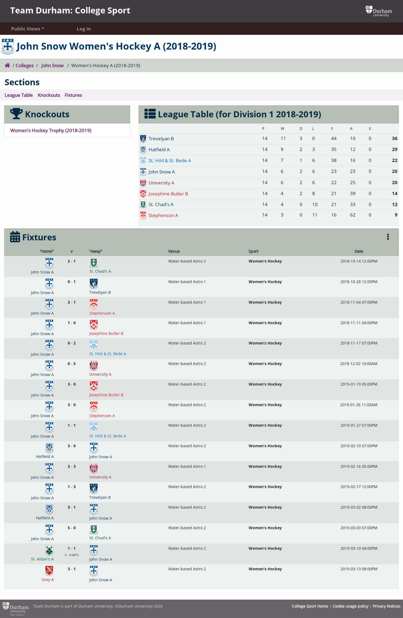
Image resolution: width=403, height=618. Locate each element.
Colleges (25, 65)
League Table (19, 95)
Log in (84, 28)
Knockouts (49, 95)
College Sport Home (310, 606)
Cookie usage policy (350, 606)
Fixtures (73, 95)
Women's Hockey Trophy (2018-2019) (50, 130)
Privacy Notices (387, 606)
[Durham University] (378, 10)
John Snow (52, 65)
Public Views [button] (25, 28)
